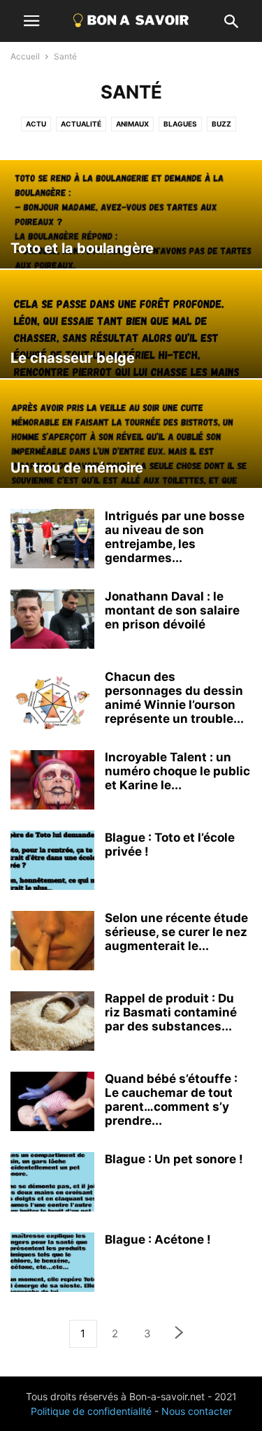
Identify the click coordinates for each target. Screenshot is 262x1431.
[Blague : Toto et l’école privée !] (52, 861)
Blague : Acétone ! (158, 1239)
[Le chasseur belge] (131, 324)
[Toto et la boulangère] (131, 214)
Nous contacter (196, 1411)
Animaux (132, 124)
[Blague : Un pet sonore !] (52, 1183)
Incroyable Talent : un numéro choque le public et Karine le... (177, 771)
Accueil (25, 56)
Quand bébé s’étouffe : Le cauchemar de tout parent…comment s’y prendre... (171, 1100)
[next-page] (180, 1334)
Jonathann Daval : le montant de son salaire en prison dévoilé (172, 610)
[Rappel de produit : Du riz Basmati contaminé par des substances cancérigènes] (52, 1022)
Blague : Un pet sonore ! (174, 1159)
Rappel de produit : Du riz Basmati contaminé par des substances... (171, 1012)
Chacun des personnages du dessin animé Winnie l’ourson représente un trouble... (174, 698)
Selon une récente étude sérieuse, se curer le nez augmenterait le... (176, 932)
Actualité (81, 124)
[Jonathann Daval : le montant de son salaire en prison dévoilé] (52, 620)
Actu (36, 124)
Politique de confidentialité (91, 1411)
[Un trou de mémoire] (131, 434)
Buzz (221, 124)
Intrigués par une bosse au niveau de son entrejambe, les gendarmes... (175, 537)
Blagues (180, 124)
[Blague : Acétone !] (52, 1263)
